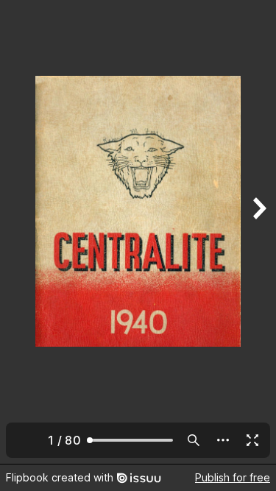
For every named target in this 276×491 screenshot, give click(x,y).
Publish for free (232, 477)
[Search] (193, 440)
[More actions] (223, 440)
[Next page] (258, 232)
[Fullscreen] (252, 440)
